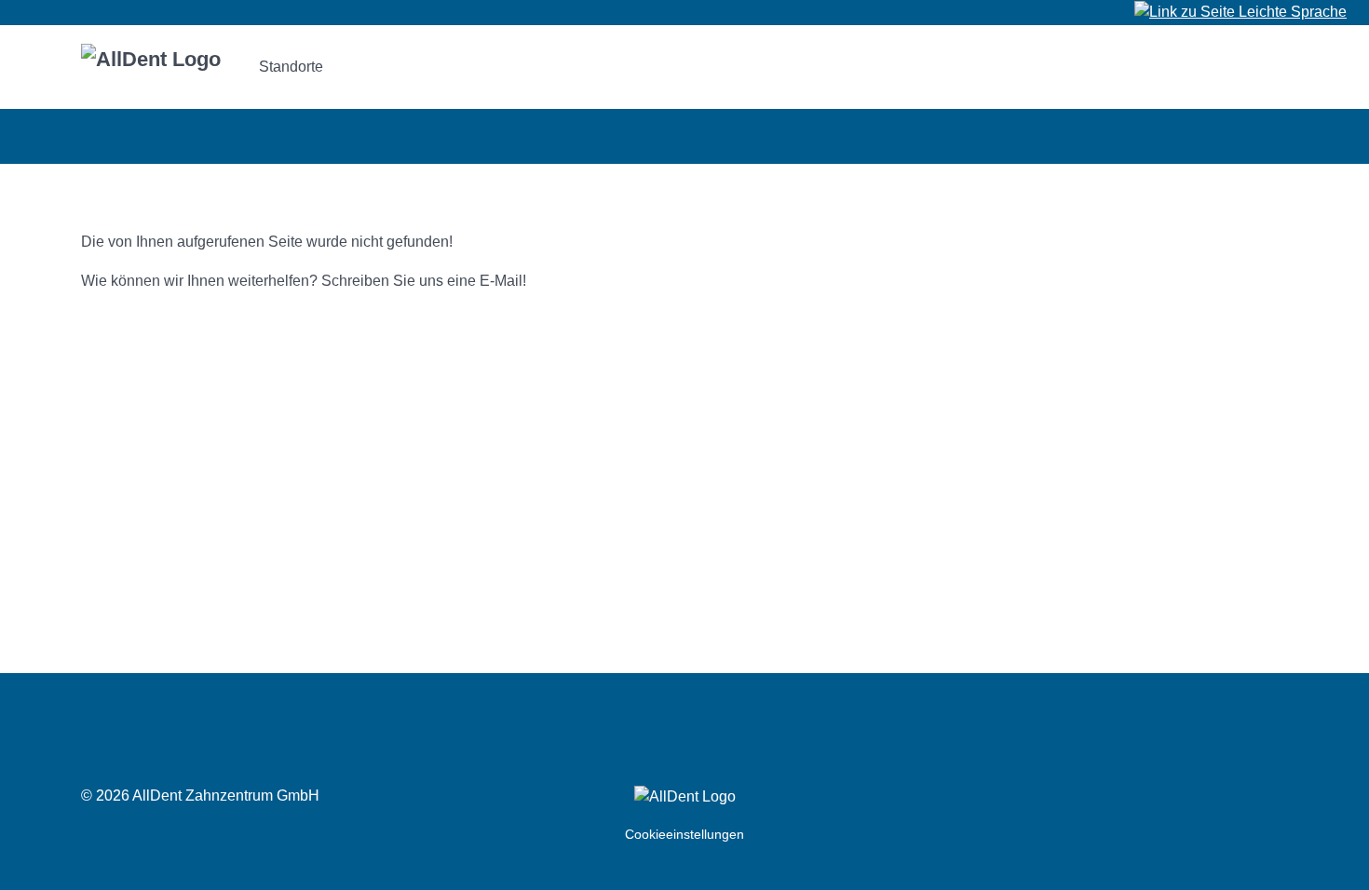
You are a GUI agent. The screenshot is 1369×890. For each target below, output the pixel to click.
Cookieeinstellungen (684, 834)
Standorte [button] (291, 66)
